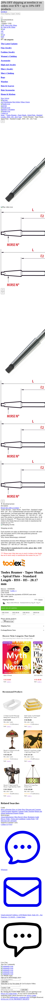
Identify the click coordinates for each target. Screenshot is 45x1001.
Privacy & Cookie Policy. (9, 993)
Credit (3, 811)
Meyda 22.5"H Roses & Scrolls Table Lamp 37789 (11, 751)
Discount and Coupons (33, 809)
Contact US (5, 824)
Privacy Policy (5, 819)
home (2, 115)
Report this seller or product (10, 508)
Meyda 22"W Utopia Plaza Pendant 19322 (31, 786)
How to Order (16, 809)
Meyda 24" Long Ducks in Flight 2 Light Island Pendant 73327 (32, 751)
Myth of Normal (8, 675)
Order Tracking (29, 811)
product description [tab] (7, 535)
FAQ (10, 824)
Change (40, 599)
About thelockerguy (7, 817)
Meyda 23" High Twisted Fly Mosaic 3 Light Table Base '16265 (12, 786)
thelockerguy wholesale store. (20, 997)
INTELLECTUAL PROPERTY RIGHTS (15, 999)
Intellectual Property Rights (15, 813)
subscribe (5, 981)
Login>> (9, 681)
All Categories (12, 821)
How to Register (6, 809)
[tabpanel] (22, 554)
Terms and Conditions (18, 819)
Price (23, 809)
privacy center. (31, 995)
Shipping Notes (5, 626)
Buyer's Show (22, 817)
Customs (21, 811)
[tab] (22, 537)
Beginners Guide (33, 817)
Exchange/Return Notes (8, 630)
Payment (8, 811)
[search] (2, 18)
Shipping (14, 811)
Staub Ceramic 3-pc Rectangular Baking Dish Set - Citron (32, 716)
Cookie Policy (30, 819)
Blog (16, 817)
